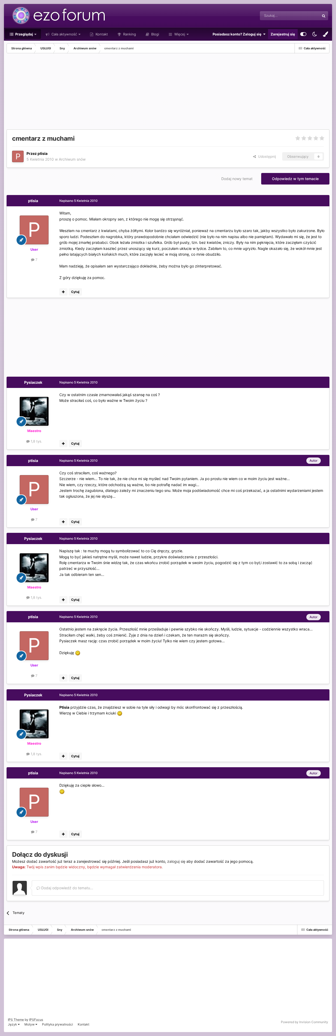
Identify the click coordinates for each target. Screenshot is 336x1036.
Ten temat (304, 16)
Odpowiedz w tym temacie (295, 178)
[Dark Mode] (314, 34)
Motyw (29, 1024)
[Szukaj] (323, 15)
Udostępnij (266, 156)
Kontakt (101, 34)
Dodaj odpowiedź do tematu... (66, 888)
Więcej (179, 34)
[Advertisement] (102, 92)
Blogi (154, 34)
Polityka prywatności (57, 1024)
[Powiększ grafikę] (77, 652)
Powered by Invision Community (304, 1022)
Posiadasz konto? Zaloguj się (238, 34)
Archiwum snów (72, 159)
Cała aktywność (63, 34)
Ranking (129, 34)
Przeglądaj (23, 34)
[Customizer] (303, 34)
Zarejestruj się (283, 34)
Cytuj (75, 292)
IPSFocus (36, 1020)
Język (13, 1024)
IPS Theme (16, 1020)
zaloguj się (176, 861)
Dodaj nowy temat (237, 178)
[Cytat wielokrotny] (63, 292)
